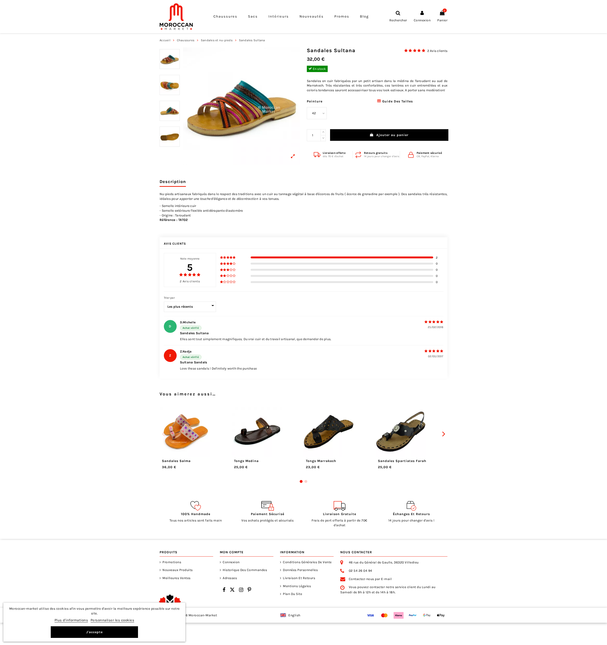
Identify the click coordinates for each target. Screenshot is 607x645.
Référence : (168, 220)
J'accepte (94, 632)
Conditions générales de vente (307, 562)
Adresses (230, 578)
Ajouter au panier (392, 135)
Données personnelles (300, 570)
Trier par (169, 297)
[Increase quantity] (323, 132)
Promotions (171, 562)
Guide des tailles (397, 101)
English (294, 615)
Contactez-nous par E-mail (370, 579)
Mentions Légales (297, 586)
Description (173, 181)
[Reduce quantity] (323, 138)
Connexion (231, 562)
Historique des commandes (245, 570)
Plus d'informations (71, 620)
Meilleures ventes (176, 578)
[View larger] (241, 106)
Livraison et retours (299, 578)
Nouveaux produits (177, 570)
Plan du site (292, 594)
